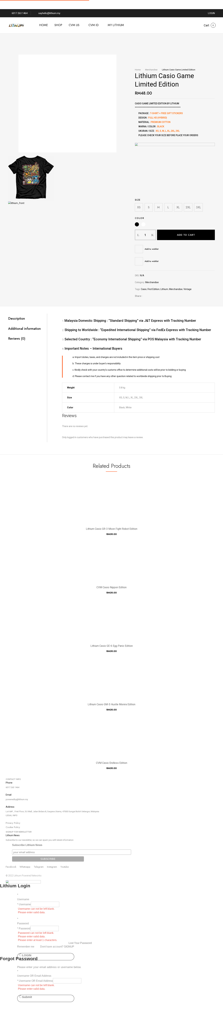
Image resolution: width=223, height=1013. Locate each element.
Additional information (24, 329)
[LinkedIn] (157, 296)
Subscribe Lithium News (27, 845)
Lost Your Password (80, 943)
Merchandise (151, 69)
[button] (206, 25)
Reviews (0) (16, 338)
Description (16, 318)
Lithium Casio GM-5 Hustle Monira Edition (111, 704)
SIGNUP (69, 946)
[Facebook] (146, 296)
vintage (187, 289)
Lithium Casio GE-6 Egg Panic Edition (111, 645)
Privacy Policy (13, 823)
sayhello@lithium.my (49, 13)
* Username (24, 904)
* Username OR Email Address (35, 980)
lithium (164, 289)
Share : (138, 296)
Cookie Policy (13, 827)
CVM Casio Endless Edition (111, 762)
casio (144, 289)
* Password (23, 928)
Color (139, 218)
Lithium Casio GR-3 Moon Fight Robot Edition (111, 528)
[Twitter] (151, 296)
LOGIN (211, 13)
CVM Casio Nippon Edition (111, 587)
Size (138, 199)
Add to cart (186, 235)
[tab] (27, 319)
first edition (153, 289)
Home (138, 69)
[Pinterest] (162, 296)
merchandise (176, 289)
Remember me (25, 946)
